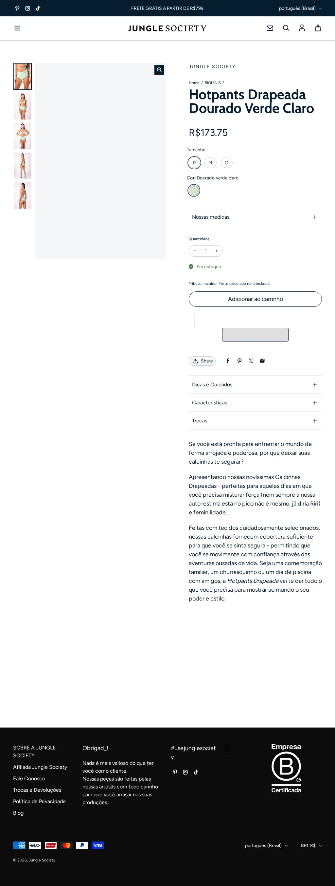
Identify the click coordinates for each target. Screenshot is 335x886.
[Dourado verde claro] (194, 190)
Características (209, 402)
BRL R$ (308, 845)
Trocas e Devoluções (37, 790)
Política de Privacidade (39, 801)
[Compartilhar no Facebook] (228, 361)
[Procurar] (286, 28)
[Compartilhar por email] (262, 361)
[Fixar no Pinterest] (239, 361)
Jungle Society (42, 860)
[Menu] (17, 28)
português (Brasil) (297, 8)
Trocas (199, 420)
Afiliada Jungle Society (40, 767)
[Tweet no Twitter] (251, 361)
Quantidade (199, 239)
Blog (18, 813)
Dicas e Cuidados (212, 384)
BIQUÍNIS (213, 83)
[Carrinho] (318, 28)
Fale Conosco (29, 778)
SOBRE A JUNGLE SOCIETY (34, 752)
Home (194, 83)
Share (207, 361)
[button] (195, 320)
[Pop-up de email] (270, 28)
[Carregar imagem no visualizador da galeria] (22, 76)
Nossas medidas (210, 217)
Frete (223, 283)
